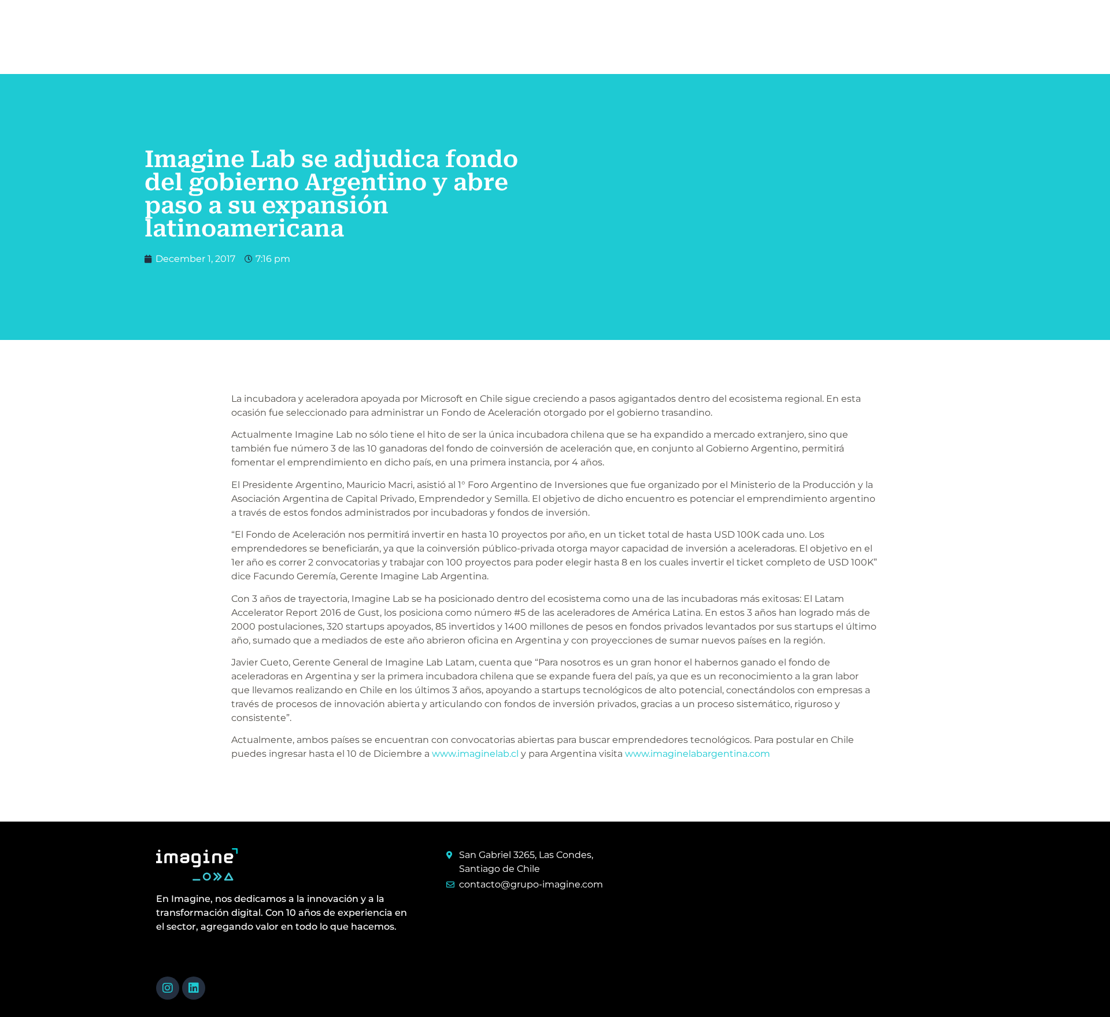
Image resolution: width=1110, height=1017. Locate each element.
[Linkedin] (193, 988)
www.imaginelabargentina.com (697, 753)
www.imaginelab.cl (475, 753)
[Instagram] (167, 988)
